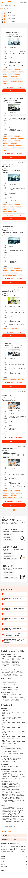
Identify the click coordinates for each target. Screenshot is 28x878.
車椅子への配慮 (20, 795)
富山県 (8, 722)
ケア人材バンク (10, 849)
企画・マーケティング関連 (17, 750)
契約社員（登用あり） (18, 681)
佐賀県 (8, 741)
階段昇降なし (5, 797)
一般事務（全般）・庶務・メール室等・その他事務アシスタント (9, 165)
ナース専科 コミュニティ (15, 846)
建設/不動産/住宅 (6, 812)
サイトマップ (4, 864)
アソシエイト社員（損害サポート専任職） (14, 98)
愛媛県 (13, 738)
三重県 (18, 727)
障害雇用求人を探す (8, 5)
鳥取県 (3, 736)
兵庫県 (13, 731)
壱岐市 (23, 658)
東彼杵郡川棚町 (15, 663)
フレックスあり (14, 788)
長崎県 (13, 741)
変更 (4, 13)
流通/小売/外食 (15, 812)
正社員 (3, 681)
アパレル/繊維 (11, 810)
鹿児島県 (9, 743)
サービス (15, 815)
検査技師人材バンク (19, 848)
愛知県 (13, 727)
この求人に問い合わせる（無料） (15, 87)
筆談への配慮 (5, 794)
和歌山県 (4, 733)
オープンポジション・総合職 (8, 748)
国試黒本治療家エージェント (9, 851)
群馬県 (13, 719)
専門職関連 (15, 753)
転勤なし (21, 694)
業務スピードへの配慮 (7, 791)
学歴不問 (23, 699)
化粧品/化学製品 (20, 808)
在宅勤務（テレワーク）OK (8, 696)
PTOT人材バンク (18, 849)
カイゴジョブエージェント (14, 845)
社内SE (4, 394)
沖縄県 (14, 743)
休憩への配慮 (20, 794)
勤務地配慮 (4, 802)
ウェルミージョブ (4, 845)
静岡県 (8, 727)
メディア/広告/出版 (6, 815)
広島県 (18, 736)
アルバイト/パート (6, 684)
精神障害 (10, 689)
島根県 (8, 736)
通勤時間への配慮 (6, 789)
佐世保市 (9, 656)
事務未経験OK (14, 772)
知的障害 (16, 766)
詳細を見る (13, 91)
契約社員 (9, 681)
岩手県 (13, 712)
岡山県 (13, 736)
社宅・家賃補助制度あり (17, 778)
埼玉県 (19, 717)
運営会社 (3, 856)
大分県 (23, 741)
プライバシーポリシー (5, 858)
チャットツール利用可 (15, 792)
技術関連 (15, 751)
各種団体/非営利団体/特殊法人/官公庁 (10, 816)
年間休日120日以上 (6, 697)
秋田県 (23, 712)
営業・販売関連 (5, 672)
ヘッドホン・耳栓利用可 (7, 800)
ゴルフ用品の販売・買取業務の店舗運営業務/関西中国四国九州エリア (10, 290)
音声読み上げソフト (14, 797)
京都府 (8, 731)
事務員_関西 (8, 343)
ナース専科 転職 (6, 846)
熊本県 (18, 741)
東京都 (3, 717)
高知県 (18, 738)
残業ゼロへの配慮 (14, 783)
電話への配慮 (5, 792)
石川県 (13, 722)
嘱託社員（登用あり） (13, 760)
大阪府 (3, 731)
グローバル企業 (5, 776)
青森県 (8, 712)
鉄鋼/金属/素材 (10, 807)
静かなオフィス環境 (19, 800)
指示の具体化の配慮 (6, 799)
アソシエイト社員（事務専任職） (13, 32)
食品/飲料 (4, 810)
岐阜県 (3, 727)
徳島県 (3, 738)
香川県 (8, 738)
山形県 (3, 713)
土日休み (15, 697)
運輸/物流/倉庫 (5, 813)
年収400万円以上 (15, 699)
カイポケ (17, 851)
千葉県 (14, 717)
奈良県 (18, 731)
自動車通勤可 (12, 802)
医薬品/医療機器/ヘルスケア (8, 808)
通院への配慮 (5, 783)
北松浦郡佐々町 (5, 666)
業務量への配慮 (15, 789)
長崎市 (3, 656)
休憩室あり (4, 795)
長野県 (3, 724)
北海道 (3, 712)
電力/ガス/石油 (14, 813)
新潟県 (3, 722)
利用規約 (3, 861)
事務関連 (19, 671)
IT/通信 (3, 807)
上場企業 (21, 697)
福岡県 (3, 741)
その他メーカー (20, 810)
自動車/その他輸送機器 (7, 819)
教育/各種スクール (18, 821)
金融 (3, 818)
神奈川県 (9, 717)
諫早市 (19, 656)
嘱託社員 (4, 760)
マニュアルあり (16, 799)
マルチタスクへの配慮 (19, 791)
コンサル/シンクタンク (7, 821)
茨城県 (3, 719)
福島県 (8, 713)
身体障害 (4, 689)
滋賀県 (23, 731)
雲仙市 (13, 659)
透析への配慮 (12, 795)
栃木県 (8, 719)
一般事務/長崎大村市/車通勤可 (9, 226)
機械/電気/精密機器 (10, 818)
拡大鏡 (22, 797)
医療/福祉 (22, 819)
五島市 (3, 659)
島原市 (14, 656)
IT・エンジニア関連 (6, 674)
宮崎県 (3, 743)
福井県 (18, 722)
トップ (2, 5)
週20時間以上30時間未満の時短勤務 (10, 786)
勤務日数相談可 (5, 788)
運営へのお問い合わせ (5, 866)
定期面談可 (12, 794)
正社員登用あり (5, 694)
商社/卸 (16, 819)
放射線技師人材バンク (9, 848)
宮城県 (18, 712)
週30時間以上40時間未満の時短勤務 (10, 785)
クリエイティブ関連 (6, 753)
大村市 (3, 658)
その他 (21, 753)
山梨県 (23, 722)
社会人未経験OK (5, 778)
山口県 (23, 736)
